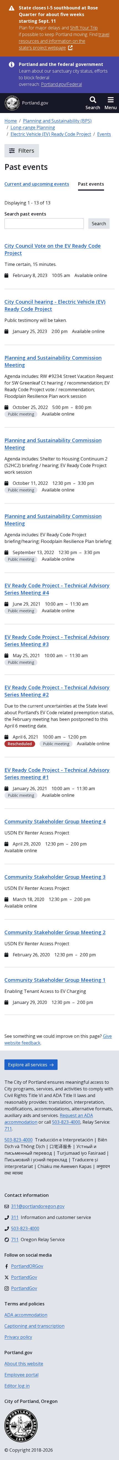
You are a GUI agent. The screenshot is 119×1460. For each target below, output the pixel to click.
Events (104, 134)
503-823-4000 (66, 1122)
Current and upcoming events (36, 184)
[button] (92, 103)
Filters (25, 150)
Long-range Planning (33, 127)
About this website (23, 1364)
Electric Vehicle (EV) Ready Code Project (51, 134)
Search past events (25, 214)
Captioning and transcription (34, 1326)
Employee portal (21, 1375)
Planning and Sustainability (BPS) (57, 121)
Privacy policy (18, 1337)
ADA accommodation (25, 1315)
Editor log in (17, 1386)
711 (8, 1129)
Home (10, 121)
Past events (91, 184)
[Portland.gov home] (26, 103)
